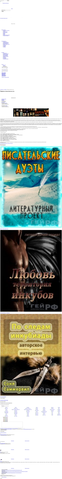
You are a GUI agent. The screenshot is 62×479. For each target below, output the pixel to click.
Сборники (3, 99)
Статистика (4, 58)
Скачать (6, 105)
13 (4, 69)
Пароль (3, 10)
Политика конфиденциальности (16, 471)
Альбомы (4, 46)
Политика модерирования (13, 470)
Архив (2, 64)
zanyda (1, 461)
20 (4, 70)
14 (5, 69)
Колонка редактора (5, 54)
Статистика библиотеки (18, 472)
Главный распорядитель (3, 434)
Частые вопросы (7, 470)
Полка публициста (5, 43)
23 (7, 70)
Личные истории (5, 31)
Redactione (3, 100)
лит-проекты (3, 102)
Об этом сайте (3, 470)
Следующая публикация (10, 143)
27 (4, 71)
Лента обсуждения (5, 55)
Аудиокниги (4, 45)
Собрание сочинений (5, 35)
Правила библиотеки (5, 56)
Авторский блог (5, 41)
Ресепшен (3, 52)
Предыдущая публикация (3, 143)
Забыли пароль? (5, 18)
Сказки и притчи (5, 32)
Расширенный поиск (12, 472)
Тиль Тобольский (2, 443)
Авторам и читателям (5, 53)
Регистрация (1, 18)
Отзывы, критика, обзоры (6, 44)
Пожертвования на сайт (19, 470)
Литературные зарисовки (6, 30)
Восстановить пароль (4, 472)
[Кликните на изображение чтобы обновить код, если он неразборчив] (9, 428)
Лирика (4, 34)
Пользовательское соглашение (24, 471)
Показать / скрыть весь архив (5, 77)
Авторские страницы (5, 42)
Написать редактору (9, 471)
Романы (4, 33)
